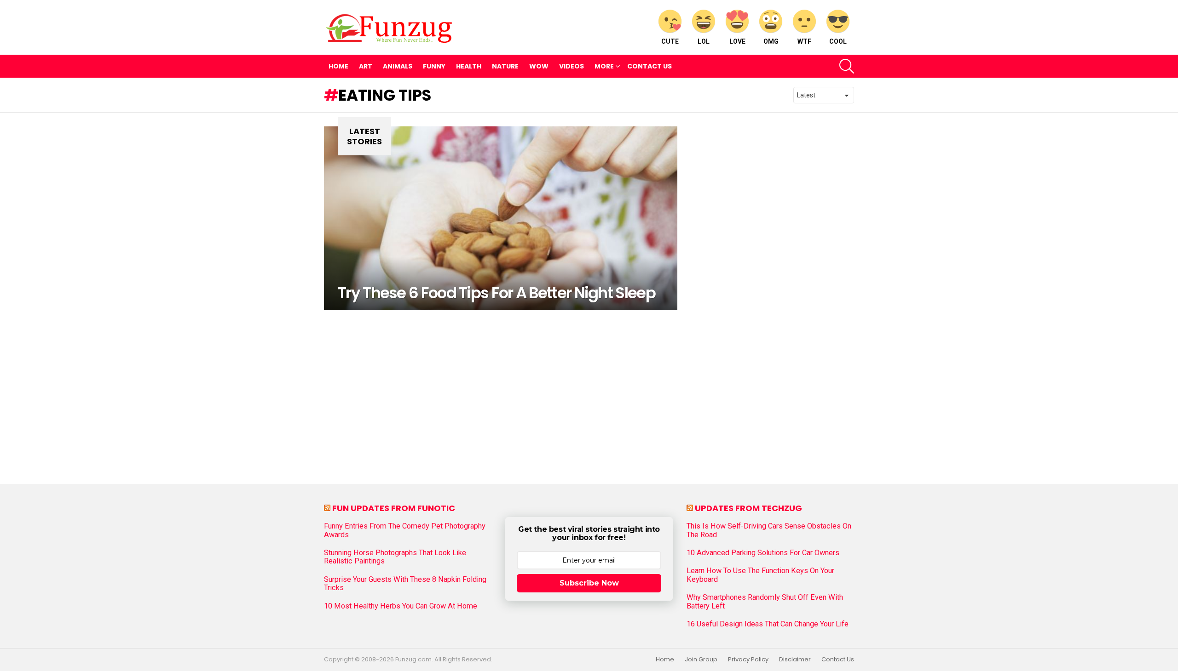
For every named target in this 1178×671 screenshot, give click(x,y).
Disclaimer (795, 659)
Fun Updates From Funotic (393, 508)
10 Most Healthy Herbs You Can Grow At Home (400, 606)
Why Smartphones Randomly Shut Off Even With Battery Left (765, 601)
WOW (539, 66)
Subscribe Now (589, 583)
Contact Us (649, 66)
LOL (704, 41)
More (604, 66)
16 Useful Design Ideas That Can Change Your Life (768, 624)
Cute (670, 41)
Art (365, 66)
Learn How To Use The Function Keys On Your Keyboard (760, 575)
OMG (771, 41)
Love (737, 41)
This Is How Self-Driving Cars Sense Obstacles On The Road (769, 530)
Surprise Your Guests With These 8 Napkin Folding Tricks (405, 583)
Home (338, 66)
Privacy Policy (748, 659)
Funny (434, 66)
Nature (505, 66)
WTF (804, 41)
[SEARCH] (846, 66)
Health (468, 66)
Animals (397, 66)
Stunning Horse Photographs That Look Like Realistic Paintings (395, 557)
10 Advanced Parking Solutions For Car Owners (763, 553)
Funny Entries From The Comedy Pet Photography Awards (404, 530)
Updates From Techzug (748, 508)
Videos (571, 66)
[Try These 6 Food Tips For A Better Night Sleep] (500, 218)
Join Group (701, 659)
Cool (838, 41)
